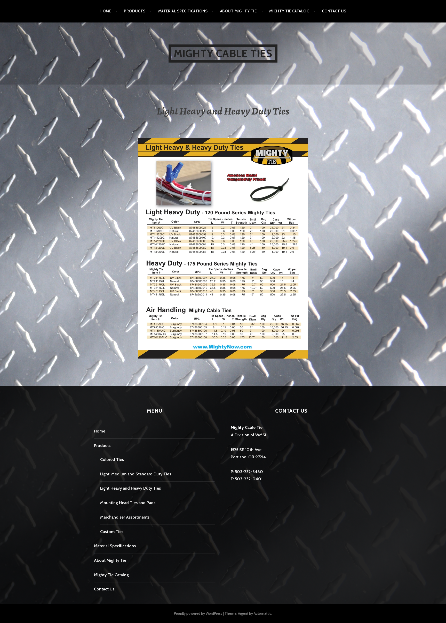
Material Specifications (183, 11)
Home (105, 11)
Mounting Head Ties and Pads (127, 502)
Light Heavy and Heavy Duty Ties (130, 488)
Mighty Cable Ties (223, 53)
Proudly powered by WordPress (198, 613)
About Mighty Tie (238, 11)
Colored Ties (112, 459)
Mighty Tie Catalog (289, 11)
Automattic (262, 613)
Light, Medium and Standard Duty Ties (135, 474)
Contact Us (334, 11)
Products (135, 11)
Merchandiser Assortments (124, 517)
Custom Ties (111, 531)
